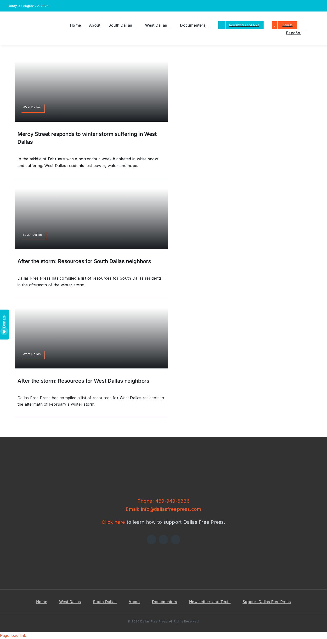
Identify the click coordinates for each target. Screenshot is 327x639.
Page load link (13, 635)
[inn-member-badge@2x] (112, 546)
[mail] (310, 6)
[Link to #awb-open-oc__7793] (306, 28)
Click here (113, 522)
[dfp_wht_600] (163, 458)
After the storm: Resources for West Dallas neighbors (83, 381)
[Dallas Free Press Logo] (19, 18)
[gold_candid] (214, 546)
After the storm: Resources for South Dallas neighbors (84, 261)
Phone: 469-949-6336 (163, 501)
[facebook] (287, 6)
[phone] (318, 6)
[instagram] (302, 6)
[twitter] (295, 6)
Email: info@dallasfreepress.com (163, 509)
